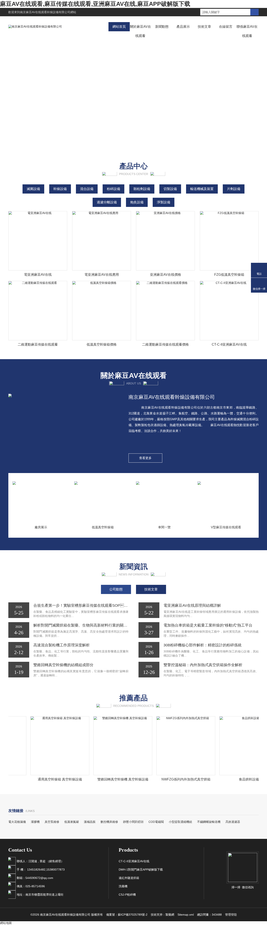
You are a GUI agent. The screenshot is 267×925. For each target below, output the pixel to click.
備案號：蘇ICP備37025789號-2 (126, 914)
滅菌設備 (33, 189)
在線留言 (225, 26)
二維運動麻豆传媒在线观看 (38, 344)
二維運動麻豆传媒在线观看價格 (165, 344)
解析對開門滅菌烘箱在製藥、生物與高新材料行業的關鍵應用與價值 (80, 625)
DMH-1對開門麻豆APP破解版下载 (141, 869)
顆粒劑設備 (142, 189)
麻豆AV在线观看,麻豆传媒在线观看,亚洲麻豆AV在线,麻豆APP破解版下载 (95, 4)
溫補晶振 (90, 821)
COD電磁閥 (156, 821)
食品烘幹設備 (241, 779)
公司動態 (116, 589)
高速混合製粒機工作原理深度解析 (61, 645)
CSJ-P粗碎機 (127, 894)
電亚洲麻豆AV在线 (38, 274)
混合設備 (86, 189)
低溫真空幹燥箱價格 (102, 344)
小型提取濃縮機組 (180, 821)
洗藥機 (123, 886)
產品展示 (183, 26)
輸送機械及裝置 (202, 189)
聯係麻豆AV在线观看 (247, 31)
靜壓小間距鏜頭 (133, 821)
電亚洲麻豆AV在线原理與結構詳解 (192, 605)
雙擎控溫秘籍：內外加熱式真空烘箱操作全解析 (203, 665)
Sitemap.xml (186, 914)
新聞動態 (162, 26)
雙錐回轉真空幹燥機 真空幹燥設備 (114, 779)
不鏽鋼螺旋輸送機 (208, 821)
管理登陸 (231, 914)
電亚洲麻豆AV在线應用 (101, 274)
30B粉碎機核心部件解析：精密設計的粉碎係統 (203, 645)
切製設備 (170, 189)
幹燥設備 (60, 189)
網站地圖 (6, 923)
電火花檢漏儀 (17, 821)
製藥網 (169, 914)
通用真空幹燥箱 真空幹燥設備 (52, 779)
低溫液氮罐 (71, 821)
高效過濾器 (232, 821)
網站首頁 (119, 26)
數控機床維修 (109, 821)
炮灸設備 (137, 202)
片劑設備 (233, 189)
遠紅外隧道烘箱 (129, 878)
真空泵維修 (52, 821)
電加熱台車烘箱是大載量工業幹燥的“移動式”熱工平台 (208, 625)
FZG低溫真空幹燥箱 (229, 274)
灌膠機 (35, 821)
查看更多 (145, 458)
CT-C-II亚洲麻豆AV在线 (229, 344)
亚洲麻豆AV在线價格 (165, 274)
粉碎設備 (113, 189)
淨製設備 (163, 202)
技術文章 (204, 26)
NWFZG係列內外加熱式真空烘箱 (178, 779)
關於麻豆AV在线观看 (140, 31)
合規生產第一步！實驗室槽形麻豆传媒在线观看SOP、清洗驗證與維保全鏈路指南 (80, 605)
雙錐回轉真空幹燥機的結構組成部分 (63, 665)
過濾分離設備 (107, 202)
